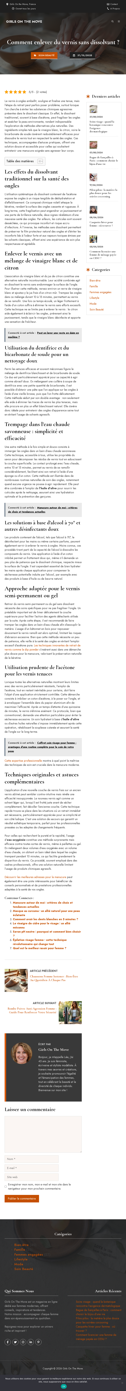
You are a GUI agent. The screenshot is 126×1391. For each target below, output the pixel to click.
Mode (93, 304)
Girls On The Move (24, 21)
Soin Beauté (46, 55)
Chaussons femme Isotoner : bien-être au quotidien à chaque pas (54, 978)
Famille (94, 286)
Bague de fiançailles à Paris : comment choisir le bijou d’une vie (104, 161)
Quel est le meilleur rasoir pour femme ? (39, 948)
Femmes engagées (100, 292)
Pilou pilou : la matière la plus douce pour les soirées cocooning (103, 193)
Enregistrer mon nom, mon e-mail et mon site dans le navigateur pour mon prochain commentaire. (39, 1186)
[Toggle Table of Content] (38, 161)
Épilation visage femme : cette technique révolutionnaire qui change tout (40, 942)
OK (63, 1386)
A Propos (115, 8)
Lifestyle (94, 298)
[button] (112, 21)
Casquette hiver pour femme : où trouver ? (101, 223)
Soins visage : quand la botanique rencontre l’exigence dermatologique (102, 126)
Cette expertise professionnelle (23, 761)
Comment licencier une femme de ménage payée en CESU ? (103, 255)
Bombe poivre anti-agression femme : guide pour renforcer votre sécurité (32, 1010)
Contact (114, 4)
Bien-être (95, 281)
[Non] (122, 1382)
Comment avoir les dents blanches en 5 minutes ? (45, 919)
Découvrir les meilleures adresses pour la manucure (35, 877)
